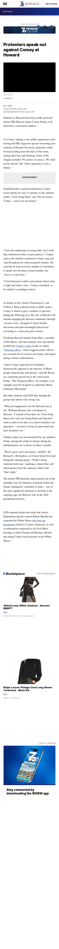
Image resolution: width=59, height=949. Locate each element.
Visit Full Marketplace (46, 574)
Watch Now (51, 4)
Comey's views (24, 345)
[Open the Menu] (4, 4)
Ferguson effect (12, 349)
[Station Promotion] (29, 30)
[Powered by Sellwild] (51, 743)
